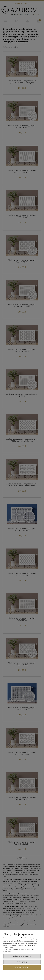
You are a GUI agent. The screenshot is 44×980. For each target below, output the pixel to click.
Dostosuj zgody (22, 962)
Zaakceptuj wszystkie (22, 967)
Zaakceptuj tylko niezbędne (22, 956)
